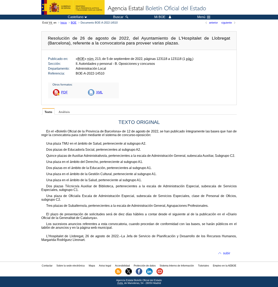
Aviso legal (105, 265)
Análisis (64, 112)
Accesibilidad (122, 265)
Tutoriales (203, 265)
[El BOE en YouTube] (160, 273)
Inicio (63, 22)
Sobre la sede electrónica (70, 265)
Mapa (92, 265)
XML (99, 92)
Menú (201, 17)
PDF (64, 92)
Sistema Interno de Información (177, 265)
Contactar (47, 265)
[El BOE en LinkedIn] (149, 273)
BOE (74, 22)
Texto (48, 112)
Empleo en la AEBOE (224, 265)
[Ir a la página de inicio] (156, 8)
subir (226, 253)
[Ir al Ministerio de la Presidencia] (73, 7)
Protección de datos (145, 265)
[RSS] (118, 273)
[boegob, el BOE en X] (128, 273)
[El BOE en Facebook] (139, 273)
